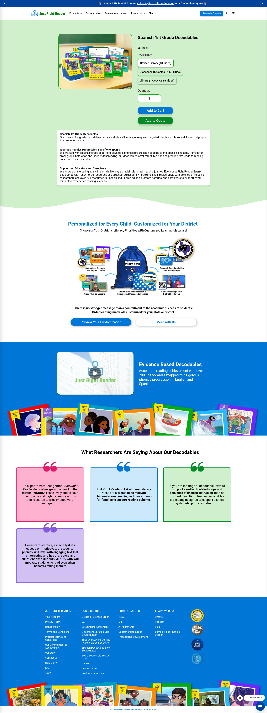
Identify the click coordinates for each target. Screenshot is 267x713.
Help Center (51, 662)
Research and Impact (116, 13)
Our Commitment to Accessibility (56, 646)
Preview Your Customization (101, 322)
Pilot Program (89, 668)
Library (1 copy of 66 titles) (157, 80)
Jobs (48, 672)
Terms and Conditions (57, 631)
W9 (83, 621)
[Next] (262, 3)
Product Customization (94, 673)
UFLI (120, 621)
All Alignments (126, 626)
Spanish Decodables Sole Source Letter (96, 649)
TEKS (121, 616)
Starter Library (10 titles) (155, 63)
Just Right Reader (130, 709)
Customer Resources (130, 631)
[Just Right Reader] (48, 13)
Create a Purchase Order (95, 616)
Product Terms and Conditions (55, 638)
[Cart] (233, 13)
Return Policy (52, 626)
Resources (136, 13)
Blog (157, 626)
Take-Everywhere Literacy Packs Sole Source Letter (96, 641)
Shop (151, 13)
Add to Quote (155, 120)
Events (159, 616)
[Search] (227, 13)
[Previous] (5, 3)
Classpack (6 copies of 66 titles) (160, 72)
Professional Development (133, 636)
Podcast (159, 621)
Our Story (50, 652)
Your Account (52, 616)
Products (74, 13)
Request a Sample (211, 13)
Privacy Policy (52, 621)
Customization (93, 13)
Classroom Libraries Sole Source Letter (95, 633)
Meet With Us (166, 322)
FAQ (47, 667)
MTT (155, 709)
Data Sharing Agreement (95, 626)
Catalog (86, 663)
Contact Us (51, 657)
